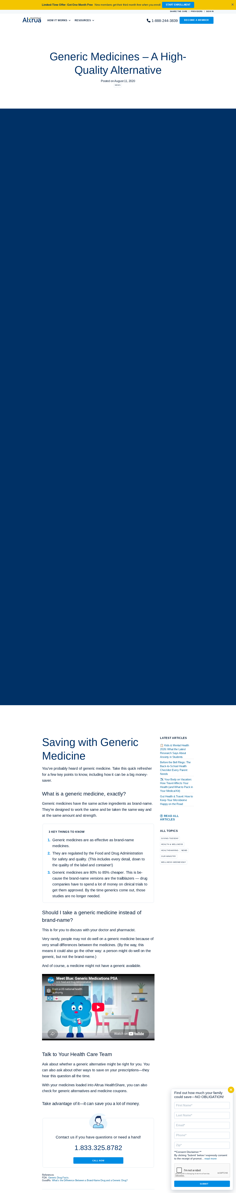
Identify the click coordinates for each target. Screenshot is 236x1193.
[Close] (231, 1090)
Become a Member (196, 20)
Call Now (98, 1160)
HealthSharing (169, 850)
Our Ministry (168, 856)
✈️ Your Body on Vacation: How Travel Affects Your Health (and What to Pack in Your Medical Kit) (176, 785)
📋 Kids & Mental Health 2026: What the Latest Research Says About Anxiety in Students (174, 751)
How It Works (57, 20)
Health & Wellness (172, 844)
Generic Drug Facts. (58, 1177)
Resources (83, 20)
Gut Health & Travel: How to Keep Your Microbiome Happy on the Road (176, 800)
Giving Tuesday (170, 838)
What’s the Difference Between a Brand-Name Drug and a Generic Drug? (89, 1180)
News (117, 85)
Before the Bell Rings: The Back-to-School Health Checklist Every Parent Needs (175, 768)
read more (210, 1158)
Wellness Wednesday (173, 862)
